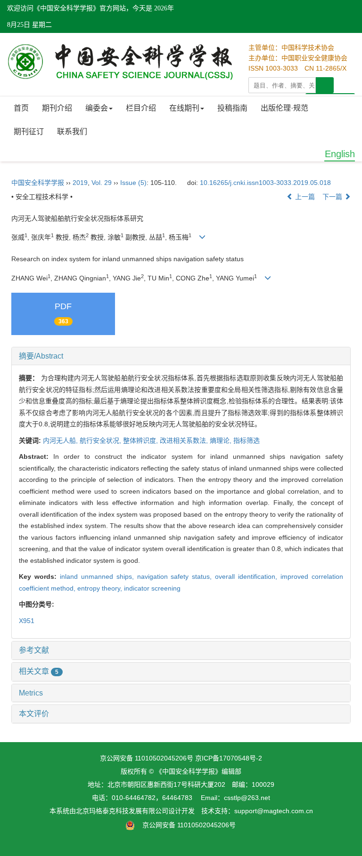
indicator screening (152, 588)
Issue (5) (133, 182)
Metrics (31, 693)
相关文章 (38, 671)
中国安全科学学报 (37, 182)
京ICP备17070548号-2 (228, 758)
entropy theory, (100, 588)
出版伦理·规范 (284, 108)
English (340, 154)
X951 (26, 620)
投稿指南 (232, 108)
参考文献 (34, 650)
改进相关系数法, (185, 440)
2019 (80, 182)
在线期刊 (184, 108)
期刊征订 (29, 132)
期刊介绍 (57, 108)
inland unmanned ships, (98, 576)
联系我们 (72, 132)
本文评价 (34, 714)
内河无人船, (61, 440)
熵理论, (221, 440)
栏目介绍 (141, 108)
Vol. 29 (101, 182)
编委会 (96, 108)
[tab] (181, 356)
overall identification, (247, 576)
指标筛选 (246, 440)
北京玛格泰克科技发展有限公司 (122, 811)
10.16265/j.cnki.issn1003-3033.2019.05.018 (265, 182)
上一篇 (304, 196)
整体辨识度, (141, 440)
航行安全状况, (101, 440)
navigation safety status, (176, 576)
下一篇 (333, 196)
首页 (21, 108)
